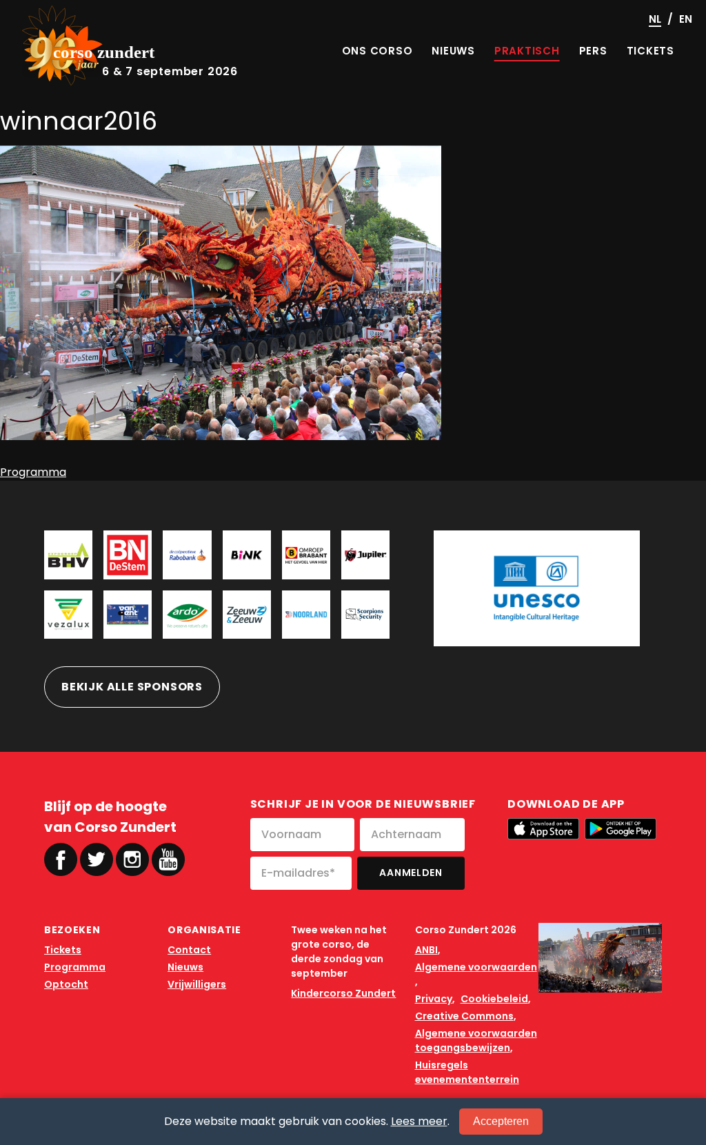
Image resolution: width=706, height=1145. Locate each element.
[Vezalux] (68, 614)
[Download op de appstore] (543, 828)
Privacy (433, 999)
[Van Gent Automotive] (127, 614)
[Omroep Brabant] (306, 554)
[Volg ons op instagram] (132, 859)
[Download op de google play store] (620, 828)
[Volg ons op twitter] (96, 859)
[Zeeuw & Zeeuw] (247, 614)
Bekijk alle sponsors (132, 687)
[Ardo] (187, 614)
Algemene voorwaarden (476, 967)
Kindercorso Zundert (343, 993)
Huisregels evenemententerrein (467, 1072)
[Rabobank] (187, 554)
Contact (189, 950)
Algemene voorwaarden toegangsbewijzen (476, 1040)
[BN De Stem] (127, 554)
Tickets (62, 950)
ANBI (426, 950)
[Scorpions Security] (365, 614)
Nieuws (185, 967)
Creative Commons (464, 1016)
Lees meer (419, 1121)
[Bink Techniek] (247, 554)
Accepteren (501, 1121)
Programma (33, 472)
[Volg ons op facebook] (60, 859)
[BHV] (68, 554)
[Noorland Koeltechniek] (306, 614)
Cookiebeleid (494, 999)
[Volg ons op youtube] (168, 858)
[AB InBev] (365, 554)
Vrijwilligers (197, 984)
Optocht (66, 984)
